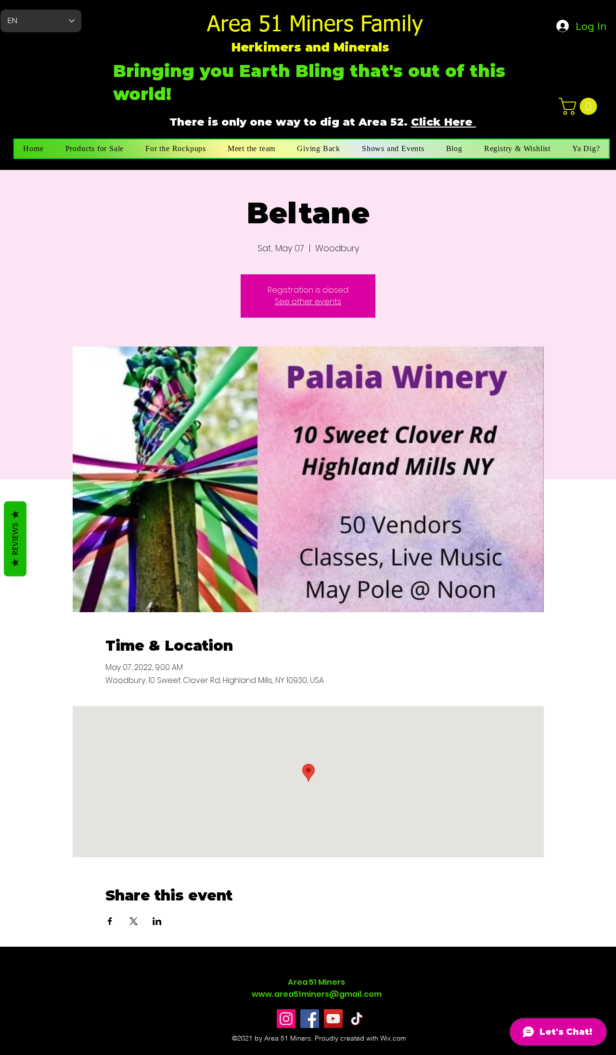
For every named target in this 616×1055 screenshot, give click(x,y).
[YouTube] (333, 1018)
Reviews (15, 539)
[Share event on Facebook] (110, 921)
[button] (580, 106)
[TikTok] (356, 1018)
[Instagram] (286, 1018)
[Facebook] (309, 1018)
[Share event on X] (133, 921)
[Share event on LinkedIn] (157, 921)
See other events (308, 301)
